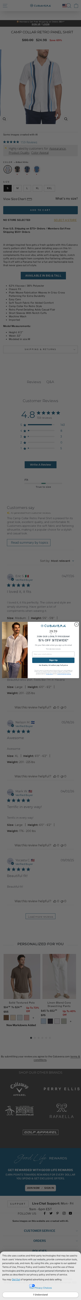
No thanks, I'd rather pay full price (53, 665)
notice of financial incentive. (64, 674)
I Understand (40, 1294)
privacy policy (49, 674)
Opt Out (16, 1279)
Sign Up (53, 660)
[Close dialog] (76, 624)
